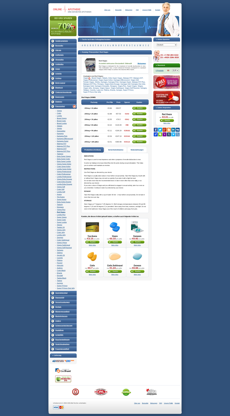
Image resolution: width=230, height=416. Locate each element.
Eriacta (59, 273)
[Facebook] (156, 130)
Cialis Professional (64, 174)
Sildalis (59, 126)
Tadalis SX (61, 227)
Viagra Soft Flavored (64, 248)
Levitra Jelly (61, 235)
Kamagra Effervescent (65, 139)
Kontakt (157, 10)
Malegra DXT (62, 149)
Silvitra (59, 128)
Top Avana (61, 197)
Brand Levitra (62, 123)
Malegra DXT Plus (63, 151)
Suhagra (60, 250)
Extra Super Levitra (64, 161)
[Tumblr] (169, 134)
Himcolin (60, 265)
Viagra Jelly (61, 230)
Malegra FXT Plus (63, 146)
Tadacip (60, 205)
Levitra (59, 116)
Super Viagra (62, 217)
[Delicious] (156, 134)
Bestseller (118, 10)
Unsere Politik (146, 10)
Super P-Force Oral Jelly (66, 288)
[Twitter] (160, 130)
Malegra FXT (61, 144)
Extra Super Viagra (64, 156)
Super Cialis (61, 220)
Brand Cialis (61, 121)
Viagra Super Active (64, 164)
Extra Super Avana (63, 202)
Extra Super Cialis (63, 159)
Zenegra (60, 237)
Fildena (59, 260)
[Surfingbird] (173, 134)
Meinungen (128, 10)
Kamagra (60, 134)
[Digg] (178, 130)
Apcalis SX (61, 255)
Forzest (59, 263)
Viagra (59, 111)
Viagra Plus (61, 210)
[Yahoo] (165, 134)
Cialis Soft (60, 189)
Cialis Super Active (64, 166)
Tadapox (60, 154)
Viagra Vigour (62, 243)
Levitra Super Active (64, 169)
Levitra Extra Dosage (64, 184)
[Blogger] (169, 130)
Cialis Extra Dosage (64, 182)
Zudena (60, 268)
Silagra (59, 225)
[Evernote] (160, 134)
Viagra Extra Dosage (64, 179)
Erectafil (60, 276)
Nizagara (60, 207)
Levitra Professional (64, 177)
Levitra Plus (61, 215)
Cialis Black (61, 270)
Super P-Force (62, 286)
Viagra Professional (64, 172)
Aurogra (60, 283)
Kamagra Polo (62, 136)
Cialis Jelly (61, 232)
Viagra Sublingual (63, 245)
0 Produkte (160, 71)
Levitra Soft (61, 192)
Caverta (60, 258)
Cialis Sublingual (63, 240)
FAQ (137, 10)
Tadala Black (61, 278)
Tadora (59, 281)
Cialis (59, 113)
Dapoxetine (61, 131)
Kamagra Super (62, 141)
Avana (59, 194)
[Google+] (165, 130)
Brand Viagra (62, 118)
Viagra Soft (61, 187)
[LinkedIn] (173, 130)
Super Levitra (62, 222)
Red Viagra (61, 212)
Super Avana (61, 199)
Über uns (107, 10)
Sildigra (60, 253)
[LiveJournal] (178, 134)
